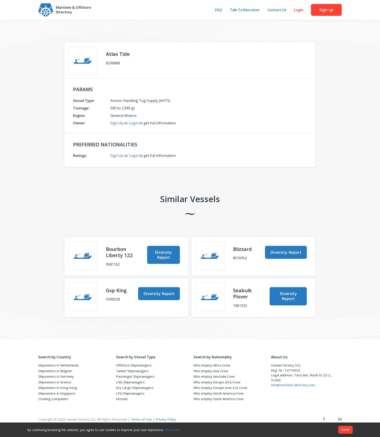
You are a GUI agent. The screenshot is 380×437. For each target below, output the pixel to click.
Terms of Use (141, 419)
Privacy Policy (165, 419)
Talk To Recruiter (245, 10)
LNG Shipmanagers (130, 382)
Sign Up (116, 123)
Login (298, 10)
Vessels (122, 399)
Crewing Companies (53, 399)
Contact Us (276, 10)
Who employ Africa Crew (211, 365)
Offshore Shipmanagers (134, 365)
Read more (173, 430)
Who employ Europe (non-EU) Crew (220, 387)
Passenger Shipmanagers (135, 376)
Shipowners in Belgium (55, 371)
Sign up (326, 9)
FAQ (218, 10)
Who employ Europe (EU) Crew (216, 382)
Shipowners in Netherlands (58, 365)
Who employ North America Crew (218, 393)
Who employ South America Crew (218, 399)
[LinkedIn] (340, 419)
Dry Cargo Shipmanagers (134, 387)
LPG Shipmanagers (130, 393)
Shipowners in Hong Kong (57, 387)
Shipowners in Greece (54, 382)
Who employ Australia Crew (214, 376)
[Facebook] (324, 419)
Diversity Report (163, 255)
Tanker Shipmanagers (132, 371)
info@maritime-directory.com (293, 385)
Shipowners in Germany (56, 376)
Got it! (345, 430)
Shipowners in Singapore (56, 393)
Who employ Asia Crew (210, 371)
